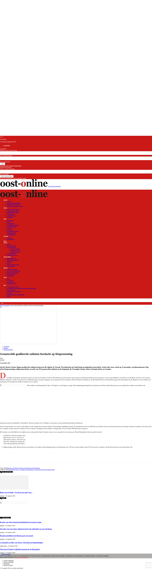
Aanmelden (7, 145)
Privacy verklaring (9, 562)
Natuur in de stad (11, 258)
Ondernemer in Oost (12, 269)
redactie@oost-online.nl (21, 557)
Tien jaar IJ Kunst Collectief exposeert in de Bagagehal (20, 549)
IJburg (8, 222)
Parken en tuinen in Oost (13, 264)
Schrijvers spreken (15, 249)
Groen (8, 263)
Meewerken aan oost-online (14, 291)
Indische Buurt (10, 223)
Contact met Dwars (11, 283)
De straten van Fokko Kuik (13, 271)
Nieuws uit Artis (11, 266)
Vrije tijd (6, 236)
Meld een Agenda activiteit (13, 204)
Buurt (5, 219)
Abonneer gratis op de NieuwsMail (15, 294)
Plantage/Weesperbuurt (13, 231)
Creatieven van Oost (12, 255)
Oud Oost (9, 228)
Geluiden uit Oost (11, 215)
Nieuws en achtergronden (13, 209)
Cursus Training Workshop (13, 203)
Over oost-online (11, 290)
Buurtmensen (10, 220)
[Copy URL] (34, 460)
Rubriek (6, 267)
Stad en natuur (7, 256)
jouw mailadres (4, 174)
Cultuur (5, 242)
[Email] (28, 460)
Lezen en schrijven (11, 247)
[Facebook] (15, 460)
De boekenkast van (15, 252)
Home (1, 305)
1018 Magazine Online (12, 212)
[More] (41, 460)
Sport (5, 241)
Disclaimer (7, 563)
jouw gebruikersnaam (6, 155)
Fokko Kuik (3, 546)
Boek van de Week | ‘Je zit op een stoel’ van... (16, 492)
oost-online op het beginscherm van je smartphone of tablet (21, 288)
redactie (2, 360)
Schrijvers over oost (15, 250)
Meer (5, 285)
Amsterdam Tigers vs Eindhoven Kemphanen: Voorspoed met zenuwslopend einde (31, 469)
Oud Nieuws (10, 217)
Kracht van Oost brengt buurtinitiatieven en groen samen (20, 522)
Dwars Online (10, 214)
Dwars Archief (10, 282)
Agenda (5, 200)
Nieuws (5, 207)
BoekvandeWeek (11, 253)
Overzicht (6, 305)
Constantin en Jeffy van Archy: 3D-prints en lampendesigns (21, 542)
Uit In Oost (9, 237)
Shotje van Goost (11, 274)
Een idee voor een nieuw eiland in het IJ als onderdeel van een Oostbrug (26, 529)
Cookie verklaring (9, 560)
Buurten (6, 348)
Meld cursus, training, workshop (15, 206)
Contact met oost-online (13, 211)
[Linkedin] (21, 460)
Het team (9, 293)
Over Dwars (10, 280)
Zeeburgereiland (11, 234)
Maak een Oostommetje (13, 272)
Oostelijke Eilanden (12, 226)
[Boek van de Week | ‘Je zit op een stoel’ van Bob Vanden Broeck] (14, 489)
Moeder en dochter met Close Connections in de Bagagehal (23, 468)
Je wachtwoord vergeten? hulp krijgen (10, 166)
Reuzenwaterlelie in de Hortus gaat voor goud (16, 536)
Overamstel (10, 230)
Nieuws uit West (8, 565)
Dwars (5, 277)
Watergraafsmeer (11, 233)
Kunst (8, 244)
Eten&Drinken (10, 239)
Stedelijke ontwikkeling (13, 260)
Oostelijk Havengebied (12, 225)
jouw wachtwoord (5, 162)
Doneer (9, 296)
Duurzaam (9, 261)
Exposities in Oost (11, 245)
